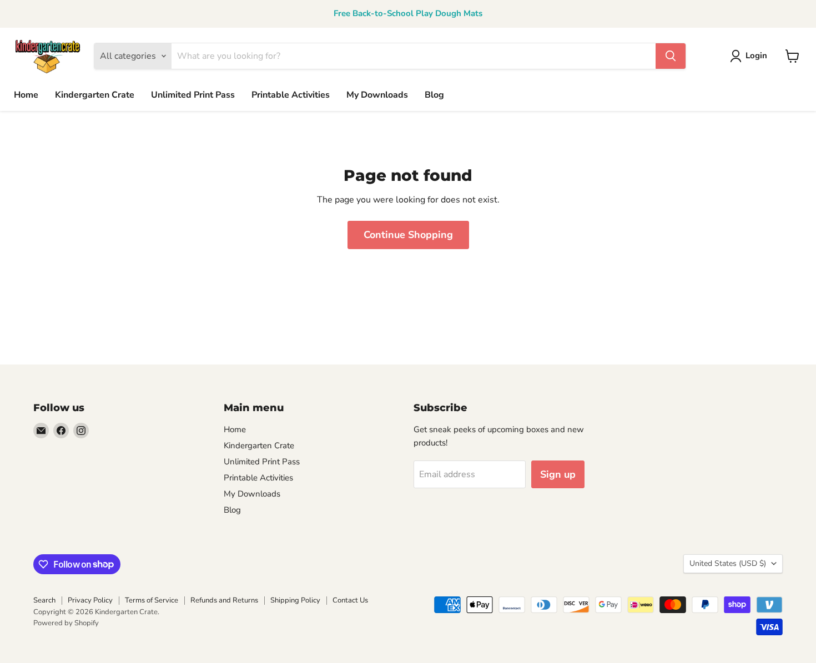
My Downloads (377, 95)
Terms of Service (151, 600)
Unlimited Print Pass (193, 95)
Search (44, 600)
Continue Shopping (408, 234)
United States (727, 563)
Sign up (558, 474)
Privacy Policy (90, 600)
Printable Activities (290, 95)
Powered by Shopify (66, 623)
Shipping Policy (295, 600)
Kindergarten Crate (94, 95)
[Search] (671, 56)
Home (26, 95)
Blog (434, 95)
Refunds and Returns (224, 600)
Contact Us (350, 600)
